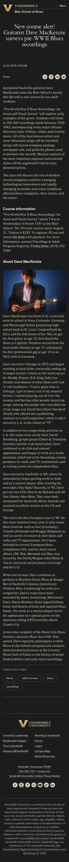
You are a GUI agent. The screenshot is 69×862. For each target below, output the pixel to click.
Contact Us (43, 771)
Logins (38, 746)
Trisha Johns (40, 246)
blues (50, 678)
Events (39, 741)
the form (19, 237)
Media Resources (45, 756)
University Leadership (15, 735)
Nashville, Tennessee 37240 (34, 767)
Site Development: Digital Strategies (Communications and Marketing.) (34, 849)
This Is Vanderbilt (13, 746)
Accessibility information (34, 838)
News (9, 678)
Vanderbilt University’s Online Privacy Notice (34, 776)
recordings (12, 686)
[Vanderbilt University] (34, 723)
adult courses (30, 678)
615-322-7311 (27, 771)
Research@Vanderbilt (15, 751)
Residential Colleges (15, 741)
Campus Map (42, 751)
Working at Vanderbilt (47, 735)
